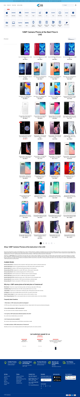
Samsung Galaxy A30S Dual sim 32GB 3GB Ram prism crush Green (55, 196)
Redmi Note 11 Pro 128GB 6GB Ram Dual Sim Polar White (40, 97)
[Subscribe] (50, 380)
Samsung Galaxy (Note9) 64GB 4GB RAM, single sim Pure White (25, 116)
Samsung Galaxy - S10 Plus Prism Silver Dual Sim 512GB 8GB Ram (25, 176)
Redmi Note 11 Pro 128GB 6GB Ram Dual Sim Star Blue (54, 97)
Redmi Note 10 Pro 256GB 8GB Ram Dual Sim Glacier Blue (40, 77)
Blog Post (5, 381)
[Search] (63, 5)
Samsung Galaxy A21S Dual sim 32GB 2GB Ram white (25, 196)
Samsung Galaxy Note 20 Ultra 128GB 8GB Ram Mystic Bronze (69, 235)
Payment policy (19, 380)
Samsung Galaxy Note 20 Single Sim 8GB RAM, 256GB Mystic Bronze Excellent (40, 236)
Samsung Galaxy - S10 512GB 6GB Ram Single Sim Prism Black (55, 157)
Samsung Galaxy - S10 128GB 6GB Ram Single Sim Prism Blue (40, 157)
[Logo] (40, 5)
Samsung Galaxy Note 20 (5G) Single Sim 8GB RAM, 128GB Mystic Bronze (40, 216)
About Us (5, 377)
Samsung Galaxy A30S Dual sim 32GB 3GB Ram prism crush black (40, 196)
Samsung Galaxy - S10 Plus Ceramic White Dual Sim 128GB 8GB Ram (69, 157)
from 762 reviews (40, 336)
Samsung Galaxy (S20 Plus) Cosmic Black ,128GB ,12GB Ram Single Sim (69, 116)
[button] (75, 5)
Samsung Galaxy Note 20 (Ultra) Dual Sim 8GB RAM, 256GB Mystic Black (54, 216)
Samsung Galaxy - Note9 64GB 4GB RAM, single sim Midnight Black (25, 157)
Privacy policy (18, 381)
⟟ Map (35, 380)
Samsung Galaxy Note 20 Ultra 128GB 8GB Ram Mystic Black (54, 235)
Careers (5, 384)
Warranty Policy (19, 377)
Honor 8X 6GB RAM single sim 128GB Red (40, 57)
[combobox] (68, 5)
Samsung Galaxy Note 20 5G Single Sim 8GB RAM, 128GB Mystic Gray (25, 235)
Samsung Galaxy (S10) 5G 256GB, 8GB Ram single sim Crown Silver (55, 116)
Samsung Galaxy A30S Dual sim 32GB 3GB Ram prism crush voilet (70, 196)
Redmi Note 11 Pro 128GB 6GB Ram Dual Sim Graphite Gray (25, 97)
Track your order (7, 376)
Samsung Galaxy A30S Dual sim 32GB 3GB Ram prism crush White (25, 216)
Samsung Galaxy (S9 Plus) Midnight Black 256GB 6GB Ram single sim (25, 136)
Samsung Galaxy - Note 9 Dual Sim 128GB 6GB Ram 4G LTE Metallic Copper (40, 136)
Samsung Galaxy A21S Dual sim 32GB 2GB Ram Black (40, 176)
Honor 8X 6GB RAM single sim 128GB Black (25, 57)
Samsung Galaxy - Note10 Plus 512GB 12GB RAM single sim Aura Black (70, 136)
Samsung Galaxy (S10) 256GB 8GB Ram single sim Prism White (40, 116)
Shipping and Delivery (20, 376)
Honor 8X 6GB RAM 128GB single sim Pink (54, 57)
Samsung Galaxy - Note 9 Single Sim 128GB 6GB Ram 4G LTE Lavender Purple (54, 136)
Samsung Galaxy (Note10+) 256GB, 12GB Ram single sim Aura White (69, 97)
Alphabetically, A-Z (71, 39)
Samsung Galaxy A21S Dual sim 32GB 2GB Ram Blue (54, 176)
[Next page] (54, 243)
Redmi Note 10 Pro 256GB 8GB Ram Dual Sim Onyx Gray (69, 77)
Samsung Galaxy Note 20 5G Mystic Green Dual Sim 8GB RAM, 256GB (69, 216)
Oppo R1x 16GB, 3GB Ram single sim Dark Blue (25, 77)
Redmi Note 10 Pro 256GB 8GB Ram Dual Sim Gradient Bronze (54, 77)
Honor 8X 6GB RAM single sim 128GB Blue (69, 57)
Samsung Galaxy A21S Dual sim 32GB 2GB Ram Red (69, 176)
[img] (40, 335)
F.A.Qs (5, 380)
